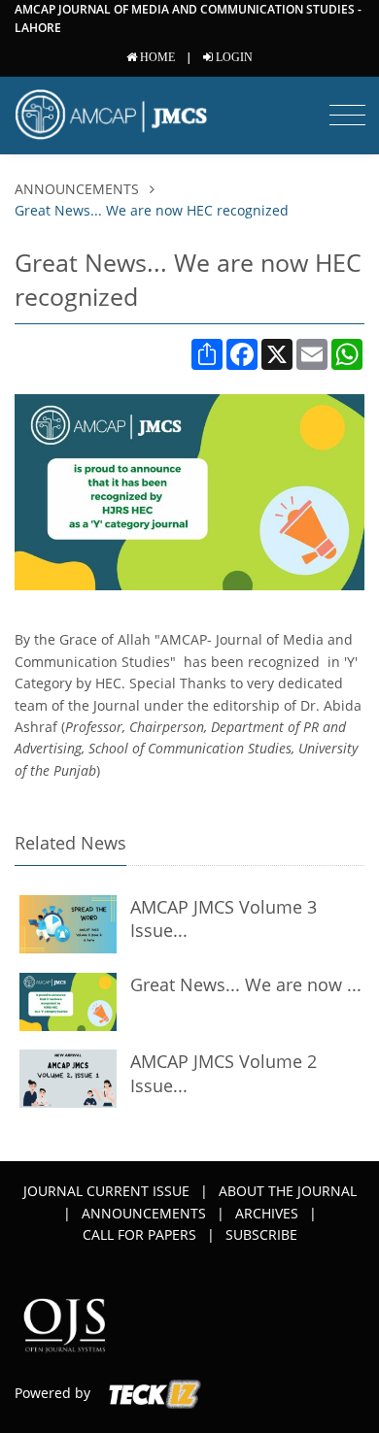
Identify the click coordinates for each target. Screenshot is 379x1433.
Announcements (79, 189)
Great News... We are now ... (246, 984)
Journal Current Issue (106, 1191)
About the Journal (288, 1191)
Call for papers (139, 1234)
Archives (266, 1213)
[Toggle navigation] (347, 115)
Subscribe (261, 1234)
